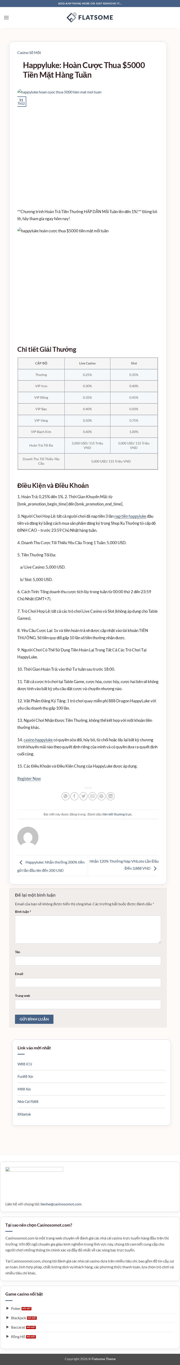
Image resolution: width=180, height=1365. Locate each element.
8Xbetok (24, 1114)
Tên (17, 952)
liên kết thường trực (117, 814)
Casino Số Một (29, 52)
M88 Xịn (24, 1089)
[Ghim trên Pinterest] (102, 796)
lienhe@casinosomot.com (61, 1204)
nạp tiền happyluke (130, 516)
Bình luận (23, 912)
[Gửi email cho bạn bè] (92, 796)
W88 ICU (25, 1064)
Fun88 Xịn (25, 1076)
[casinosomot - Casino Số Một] (90, 18)
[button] (6, 17)
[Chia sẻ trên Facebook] (74, 796)
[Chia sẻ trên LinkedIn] (110, 796)
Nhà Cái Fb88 (28, 1101)
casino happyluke (38, 739)
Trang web (22, 996)
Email (19, 974)
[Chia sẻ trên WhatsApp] (65, 796)
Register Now (29, 778)
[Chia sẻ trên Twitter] (83, 796)
